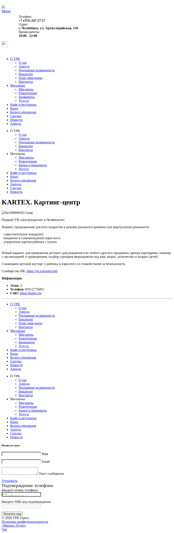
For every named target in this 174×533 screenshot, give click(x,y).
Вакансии (26, 74)
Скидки (15, 116)
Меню (6, 11)
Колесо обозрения (23, 112)
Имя (45, 454)
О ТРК (15, 59)
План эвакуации (30, 78)
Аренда (24, 66)
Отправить (9, 481)
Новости (16, 120)
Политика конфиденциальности (25, 521)
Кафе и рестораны (23, 104)
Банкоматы (27, 97)
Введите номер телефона (20, 490)
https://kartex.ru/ (31, 293)
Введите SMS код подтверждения (26, 502)
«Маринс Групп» (14, 525)
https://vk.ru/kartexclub (42, 271)
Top (4, 529)
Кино (14, 108)
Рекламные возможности (37, 70)
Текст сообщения (51, 473)
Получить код (12, 513)
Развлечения (28, 93)
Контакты (26, 81)
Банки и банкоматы (33, 165)
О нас (23, 62)
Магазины (17, 85)
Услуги (24, 101)
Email (46, 461)
